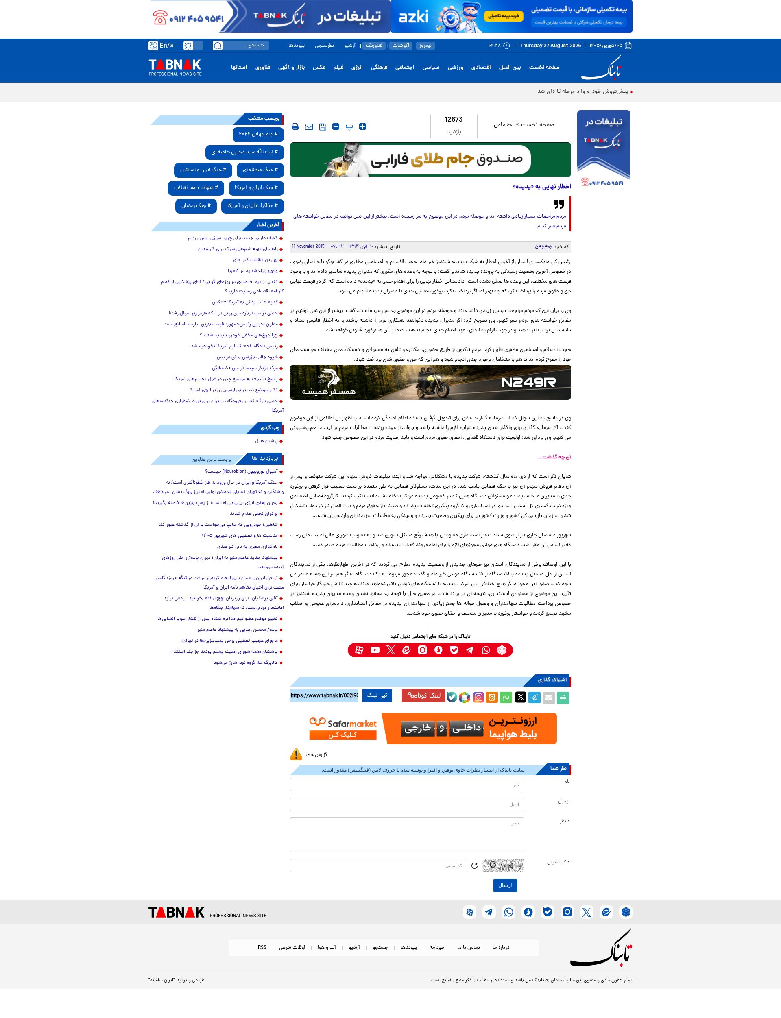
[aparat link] (359, 650)
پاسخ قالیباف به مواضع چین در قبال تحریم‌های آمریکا (226, 379)
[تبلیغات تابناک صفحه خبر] (603, 151)
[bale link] (454, 650)
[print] (295, 126)
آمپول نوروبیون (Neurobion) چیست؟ (241, 471)
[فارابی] (430, 159)
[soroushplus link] (438, 650)
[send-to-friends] (309, 126)
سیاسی (431, 67)
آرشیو (350, 46)
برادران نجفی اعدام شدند (254, 514)
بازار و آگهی (291, 67)
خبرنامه (437, 948)
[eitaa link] (406, 650)
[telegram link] (470, 650)
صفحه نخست (544, 67)
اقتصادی (481, 67)
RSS (262, 948)
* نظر (565, 821)
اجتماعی (404, 67)
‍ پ (348, 126)
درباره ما (501, 948)
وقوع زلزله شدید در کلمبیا (253, 271)
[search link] (218, 45)
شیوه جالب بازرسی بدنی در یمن (247, 357)
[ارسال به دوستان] (549, 698)
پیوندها (296, 46)
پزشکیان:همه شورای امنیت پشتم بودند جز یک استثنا (225, 652)
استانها (239, 67)
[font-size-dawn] (335, 126)
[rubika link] (502, 650)
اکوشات (401, 46)
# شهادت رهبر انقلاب (196, 188)
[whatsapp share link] (506, 698)
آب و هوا (327, 948)
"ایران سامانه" (161, 980)
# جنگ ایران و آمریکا (256, 188)
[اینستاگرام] (477, 696)
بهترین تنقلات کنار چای (255, 260)
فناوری (262, 67)
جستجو (380, 948)
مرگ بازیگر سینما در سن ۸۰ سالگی (245, 368)
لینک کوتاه (427, 695)
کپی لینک (377, 695)
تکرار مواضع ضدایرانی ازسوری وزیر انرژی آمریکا (233, 390)
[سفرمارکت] (430, 728)
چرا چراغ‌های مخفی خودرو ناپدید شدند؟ (239, 335)
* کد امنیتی (558, 862)
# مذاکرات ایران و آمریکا (252, 206)
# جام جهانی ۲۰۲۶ (258, 134)
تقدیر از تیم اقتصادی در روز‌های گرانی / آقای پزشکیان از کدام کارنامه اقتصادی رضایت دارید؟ (222, 287)
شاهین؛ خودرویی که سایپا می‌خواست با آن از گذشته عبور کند (218, 525)
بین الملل (510, 67)
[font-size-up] (362, 126)
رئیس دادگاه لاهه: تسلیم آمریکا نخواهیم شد (234, 346)
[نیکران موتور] (430, 382)
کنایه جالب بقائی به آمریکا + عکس (245, 302)
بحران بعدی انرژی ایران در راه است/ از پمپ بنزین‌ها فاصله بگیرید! (215, 503)
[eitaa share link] (492, 698)
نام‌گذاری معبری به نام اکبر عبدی (247, 547)
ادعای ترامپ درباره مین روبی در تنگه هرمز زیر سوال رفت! (223, 313)
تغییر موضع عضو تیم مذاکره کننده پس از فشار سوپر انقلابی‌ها (217, 619)
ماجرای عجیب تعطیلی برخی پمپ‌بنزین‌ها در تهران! (229, 641)
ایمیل (564, 801)
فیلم (338, 67)
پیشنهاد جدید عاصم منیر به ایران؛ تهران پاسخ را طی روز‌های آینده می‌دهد (223, 562)
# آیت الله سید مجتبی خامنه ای (245, 152)
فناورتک (374, 46)
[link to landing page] (603, 67)
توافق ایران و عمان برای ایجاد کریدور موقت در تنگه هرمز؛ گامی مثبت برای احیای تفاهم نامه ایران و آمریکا (220, 583)
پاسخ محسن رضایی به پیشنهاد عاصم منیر (237, 630)
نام (567, 781)
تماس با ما (468, 948)
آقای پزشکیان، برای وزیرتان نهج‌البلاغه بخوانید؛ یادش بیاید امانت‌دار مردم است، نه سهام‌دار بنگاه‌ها (224, 603)
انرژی (357, 67)
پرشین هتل (266, 441)
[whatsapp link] (486, 650)
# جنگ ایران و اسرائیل (203, 170)
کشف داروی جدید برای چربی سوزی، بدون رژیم (233, 238)
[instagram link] (422, 650)
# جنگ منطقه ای (260, 170)
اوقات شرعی (292, 948)
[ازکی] (511, 16)
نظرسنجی (324, 46)
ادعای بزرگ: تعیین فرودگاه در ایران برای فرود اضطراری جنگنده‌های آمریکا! (218, 406)
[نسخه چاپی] (563, 698)
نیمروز (425, 46)
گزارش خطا (316, 755)
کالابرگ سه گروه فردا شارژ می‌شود (246, 663)
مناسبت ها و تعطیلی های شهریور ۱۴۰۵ (240, 536)
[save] (322, 127)
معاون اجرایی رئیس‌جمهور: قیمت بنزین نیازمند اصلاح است (221, 324)
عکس (319, 67)
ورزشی (455, 67)
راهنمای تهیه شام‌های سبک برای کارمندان (238, 249)
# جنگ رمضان (196, 206)
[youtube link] (375, 650)
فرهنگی (379, 67)
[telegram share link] (534, 698)
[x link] (391, 650)
